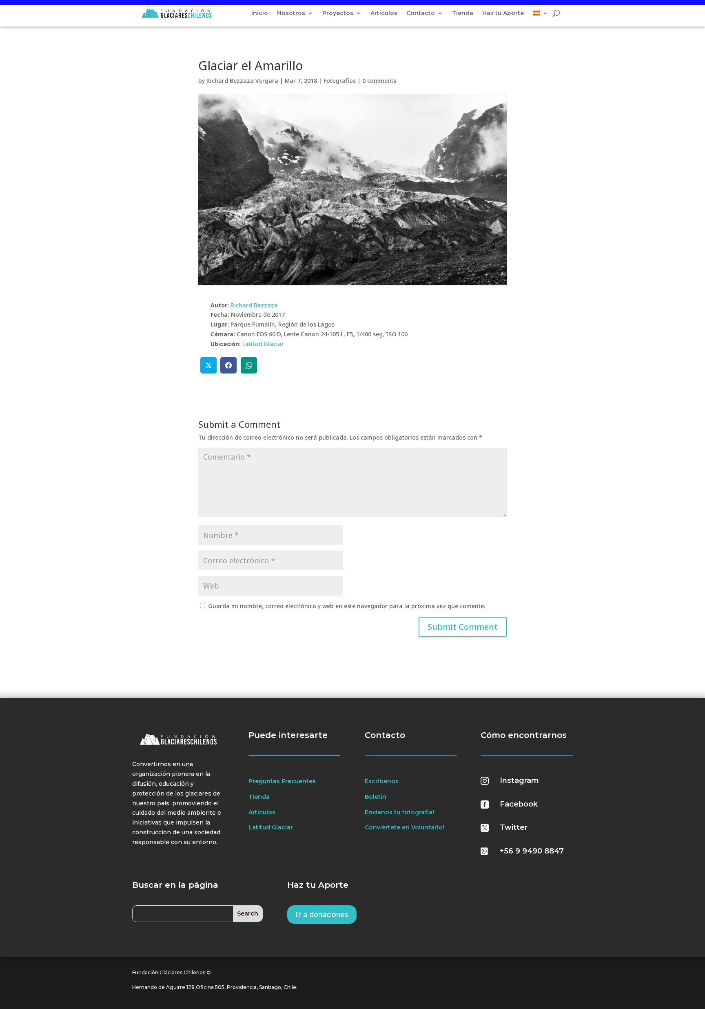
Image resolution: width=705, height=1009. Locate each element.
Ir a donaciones (321, 914)
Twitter (514, 827)
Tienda (462, 13)
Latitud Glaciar (263, 344)
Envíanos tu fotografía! (399, 812)
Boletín (375, 796)
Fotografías (340, 80)
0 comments (379, 80)
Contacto (420, 13)
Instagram (519, 780)
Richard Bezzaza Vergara (242, 80)
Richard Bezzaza (254, 305)
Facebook (519, 804)
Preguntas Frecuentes (282, 781)
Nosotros (291, 13)
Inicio (259, 13)
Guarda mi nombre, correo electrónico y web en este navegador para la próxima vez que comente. (346, 606)
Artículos (383, 13)
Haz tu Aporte (503, 13)
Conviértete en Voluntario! (404, 827)
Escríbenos (382, 781)
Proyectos (337, 13)
